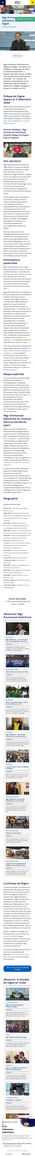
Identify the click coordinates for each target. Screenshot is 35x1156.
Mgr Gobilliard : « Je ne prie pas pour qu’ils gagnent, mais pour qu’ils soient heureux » (16, 640)
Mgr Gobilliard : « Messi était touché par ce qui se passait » (16, 735)
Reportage (9, 764)
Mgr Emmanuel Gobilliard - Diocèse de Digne (15, 1006)
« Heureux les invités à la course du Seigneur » (17, 462)
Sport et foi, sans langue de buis (17, 672)
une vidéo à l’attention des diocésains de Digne (17, 350)
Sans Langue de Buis (12, 669)
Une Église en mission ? (14, 1100)
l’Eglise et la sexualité (13, 833)
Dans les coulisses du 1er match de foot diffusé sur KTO (17, 703)
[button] (17, 56)
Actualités (9, 637)
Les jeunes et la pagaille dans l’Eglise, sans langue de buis (16, 864)
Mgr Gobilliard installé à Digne (16, 1037)
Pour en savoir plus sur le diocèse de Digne (17, 968)
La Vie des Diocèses (12, 1002)
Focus (8, 1034)
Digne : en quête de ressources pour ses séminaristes (16, 1068)
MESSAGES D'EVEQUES (12, 796)
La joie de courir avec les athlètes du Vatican (17, 767)
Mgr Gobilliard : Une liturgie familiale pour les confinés (15, 800)
